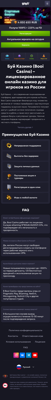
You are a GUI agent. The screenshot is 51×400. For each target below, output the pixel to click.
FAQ (25, 347)
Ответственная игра (32, 336)
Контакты (13, 336)
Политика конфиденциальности (25, 330)
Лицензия (40, 341)
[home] (25, 3)
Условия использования (18, 341)
